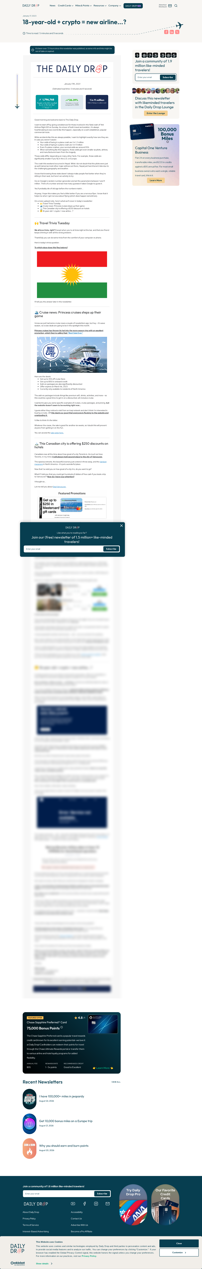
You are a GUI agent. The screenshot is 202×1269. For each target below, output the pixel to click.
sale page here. (57, 433)
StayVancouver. (59, 486)
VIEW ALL (116, 1082)
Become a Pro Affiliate (81, 1231)
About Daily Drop (31, 1212)
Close (179, 1243)
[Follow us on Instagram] (96, 1204)
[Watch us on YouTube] (73, 1204)
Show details (42, 1263)
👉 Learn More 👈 (103, 1068)
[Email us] (108, 1204)
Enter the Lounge (156, 113)
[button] (52, 5)
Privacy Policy (29, 1218)
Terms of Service (31, 1225)
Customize (177, 1252)
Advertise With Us (79, 1225)
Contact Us (76, 1218)
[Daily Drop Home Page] (31, 5)
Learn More (156, 180)
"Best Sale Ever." (75, 333)
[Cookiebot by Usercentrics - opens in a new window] (18, 1264)
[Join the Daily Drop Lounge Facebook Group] (84, 1204)
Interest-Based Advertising (36, 1231)
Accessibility (77, 1212)
